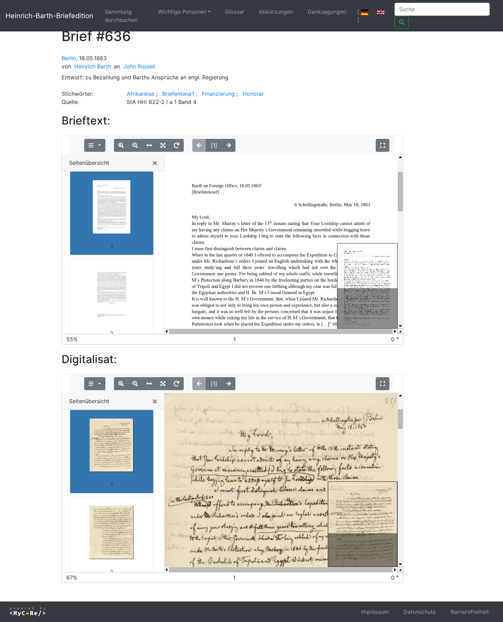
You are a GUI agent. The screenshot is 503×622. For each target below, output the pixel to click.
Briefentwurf (178, 93)
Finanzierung (218, 93)
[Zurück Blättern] (199, 145)
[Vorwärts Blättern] (228, 145)
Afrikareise (140, 93)
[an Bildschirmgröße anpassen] (163, 145)
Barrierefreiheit (470, 611)
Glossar (234, 11)
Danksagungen (327, 11)
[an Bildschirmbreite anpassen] (149, 145)
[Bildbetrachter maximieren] (382, 145)
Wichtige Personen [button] (182, 11)
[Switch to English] (381, 11)
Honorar (253, 93)
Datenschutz (419, 611)
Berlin (69, 58)
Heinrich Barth (92, 66)
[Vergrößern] (121, 145)
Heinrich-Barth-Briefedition (49, 16)
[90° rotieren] (176, 145)
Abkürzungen (276, 11)
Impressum (375, 611)
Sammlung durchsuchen (121, 15)
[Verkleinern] (135, 145)
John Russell (139, 66)
